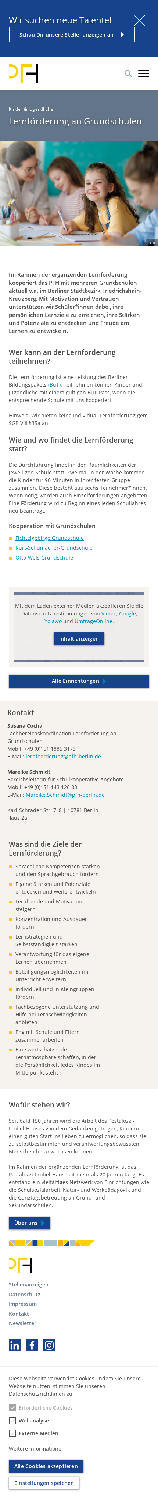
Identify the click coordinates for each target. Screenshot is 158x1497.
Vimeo (108, 613)
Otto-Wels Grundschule (44, 557)
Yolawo (53, 621)
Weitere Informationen (37, 1448)
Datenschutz (24, 1294)
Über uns (26, 1222)
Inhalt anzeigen (79, 638)
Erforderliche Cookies (46, 1407)
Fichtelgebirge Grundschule (49, 537)
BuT (54, 384)
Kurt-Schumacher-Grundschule (54, 547)
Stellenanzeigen (29, 1284)
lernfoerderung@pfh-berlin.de (63, 756)
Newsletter (22, 1323)
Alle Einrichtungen (75, 680)
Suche (128, 73)
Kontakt (19, 1313)
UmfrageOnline (93, 621)
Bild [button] (151, 242)
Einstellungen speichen (44, 1482)
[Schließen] (139, 21)
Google (127, 613)
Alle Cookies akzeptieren (46, 1466)
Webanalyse (34, 1420)
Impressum (23, 1303)
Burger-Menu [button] (143, 73)
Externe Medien (38, 1433)
